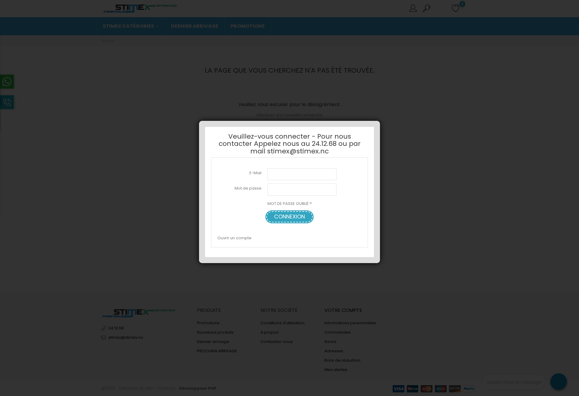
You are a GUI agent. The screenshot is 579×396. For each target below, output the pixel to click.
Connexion (289, 216)
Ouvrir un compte (234, 238)
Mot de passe (248, 188)
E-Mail (255, 173)
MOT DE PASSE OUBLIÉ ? (289, 203)
